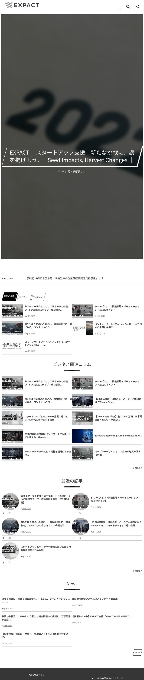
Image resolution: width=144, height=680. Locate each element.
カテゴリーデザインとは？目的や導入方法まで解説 (117, 453)
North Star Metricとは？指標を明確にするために (48, 453)
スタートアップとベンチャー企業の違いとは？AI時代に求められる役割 (46, 418)
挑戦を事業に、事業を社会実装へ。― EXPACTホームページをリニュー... (36, 600)
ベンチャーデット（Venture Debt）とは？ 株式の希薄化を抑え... (118, 325)
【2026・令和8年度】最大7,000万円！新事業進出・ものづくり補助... (118, 418)
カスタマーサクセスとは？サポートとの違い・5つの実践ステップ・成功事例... (46, 308)
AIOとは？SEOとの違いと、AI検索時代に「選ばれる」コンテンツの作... (48, 325)
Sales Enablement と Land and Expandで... (118, 435)
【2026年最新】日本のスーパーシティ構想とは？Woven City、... (118, 400)
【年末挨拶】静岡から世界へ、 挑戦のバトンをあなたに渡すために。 (35, 635)
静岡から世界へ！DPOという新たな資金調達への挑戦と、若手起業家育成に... (36, 618)
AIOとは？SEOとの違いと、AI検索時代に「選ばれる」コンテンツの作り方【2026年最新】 (45, 523)
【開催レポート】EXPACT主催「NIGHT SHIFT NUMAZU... (102, 616)
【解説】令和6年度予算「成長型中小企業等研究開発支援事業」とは (64, 278)
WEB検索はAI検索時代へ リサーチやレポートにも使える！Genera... (48, 435)
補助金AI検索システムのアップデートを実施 (94, 598)
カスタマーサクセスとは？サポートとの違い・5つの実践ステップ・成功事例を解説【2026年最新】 (45, 499)
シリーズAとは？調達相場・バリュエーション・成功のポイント (117, 308)
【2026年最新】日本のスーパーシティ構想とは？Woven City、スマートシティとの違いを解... (116, 523)
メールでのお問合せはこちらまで (107, 678)
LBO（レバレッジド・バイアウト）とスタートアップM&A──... (47, 343)
